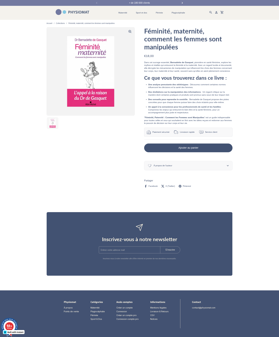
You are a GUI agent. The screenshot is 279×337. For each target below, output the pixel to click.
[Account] (216, 13)
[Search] (210, 13)
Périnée (159, 13)
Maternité (122, 13)
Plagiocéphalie (178, 13)
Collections (60, 23)
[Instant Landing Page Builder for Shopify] (14, 332)
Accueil (49, 23)
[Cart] (222, 13)
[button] (188, 165)
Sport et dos (141, 13)
